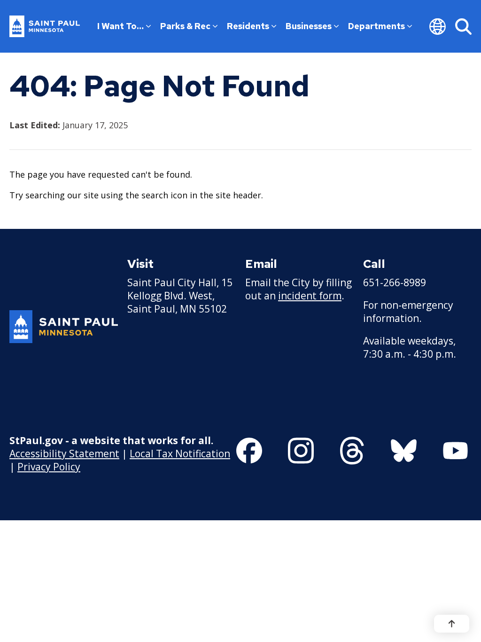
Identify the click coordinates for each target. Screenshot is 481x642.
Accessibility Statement (64, 453)
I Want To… (120, 26)
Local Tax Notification (180, 453)
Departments (376, 26)
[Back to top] (451, 624)
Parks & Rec (185, 26)
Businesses (309, 26)
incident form (309, 295)
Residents (248, 26)
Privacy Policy (48, 466)
